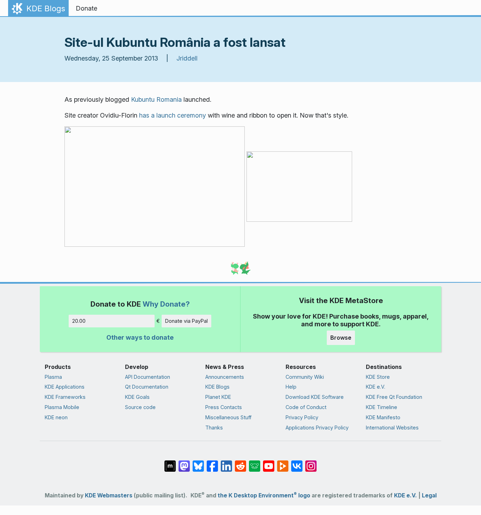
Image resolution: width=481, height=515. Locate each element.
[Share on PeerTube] (282, 462)
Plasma (53, 377)
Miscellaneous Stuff (228, 417)
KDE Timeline (381, 407)
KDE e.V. (375, 387)
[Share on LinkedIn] (226, 462)
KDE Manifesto (383, 417)
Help (291, 387)
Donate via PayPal (186, 321)
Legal (429, 495)
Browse (340, 337)
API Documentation (147, 377)
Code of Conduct (306, 407)
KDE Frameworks (65, 397)
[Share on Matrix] (170, 462)
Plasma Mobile (62, 407)
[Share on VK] (296, 462)
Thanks (214, 428)
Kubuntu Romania (156, 99)
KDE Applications (65, 387)
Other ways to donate (140, 337)
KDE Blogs (217, 387)
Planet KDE (218, 397)
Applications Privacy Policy (317, 428)
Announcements (224, 377)
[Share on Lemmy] (254, 462)
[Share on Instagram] (311, 462)
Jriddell (187, 58)
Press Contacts (223, 407)
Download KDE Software (315, 397)
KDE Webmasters (108, 495)
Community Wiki (305, 377)
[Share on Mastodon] (184, 462)
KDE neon (56, 417)
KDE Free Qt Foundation (394, 397)
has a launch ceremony (172, 115)
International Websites (392, 428)
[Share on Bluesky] (198, 462)
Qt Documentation (146, 387)
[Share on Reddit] (240, 462)
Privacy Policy (302, 417)
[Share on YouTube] (268, 462)
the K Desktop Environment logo (264, 495)
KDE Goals (137, 397)
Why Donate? (166, 304)
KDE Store (378, 377)
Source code (140, 407)
